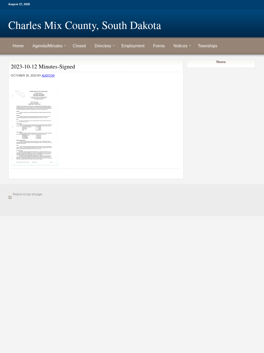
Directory (101, 46)
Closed (79, 46)
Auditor (48, 75)
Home (18, 46)
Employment (132, 46)
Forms (159, 46)
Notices (178, 46)
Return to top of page (27, 194)
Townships (207, 46)
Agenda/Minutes (45, 46)
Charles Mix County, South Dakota (84, 25)
